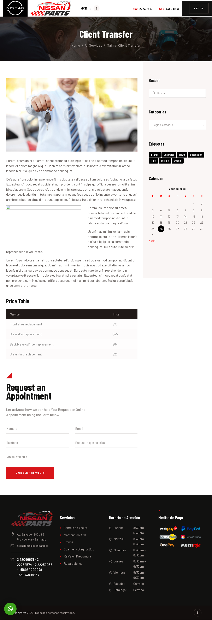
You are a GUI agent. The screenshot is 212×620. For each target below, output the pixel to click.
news (182, 154)
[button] (10, 609)
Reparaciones (73, 563)
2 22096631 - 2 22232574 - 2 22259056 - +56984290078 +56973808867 (34, 567)
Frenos (68, 542)
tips (153, 160)
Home (75, 45)
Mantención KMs (75, 535)
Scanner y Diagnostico (79, 549)
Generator (169, 154)
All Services (93, 45)
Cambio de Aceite (76, 528)
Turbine (165, 160)
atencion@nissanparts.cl (32, 545)
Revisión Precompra (77, 556)
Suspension (196, 154)
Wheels (177, 160)
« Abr (152, 240)
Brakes (155, 154)
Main (110, 45)
